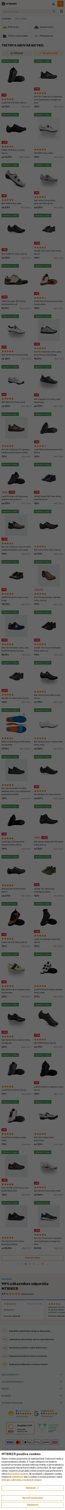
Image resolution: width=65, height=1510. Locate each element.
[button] (17, 1477)
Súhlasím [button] (32, 1488)
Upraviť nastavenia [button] (32, 1498)
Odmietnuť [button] (32, 1505)
